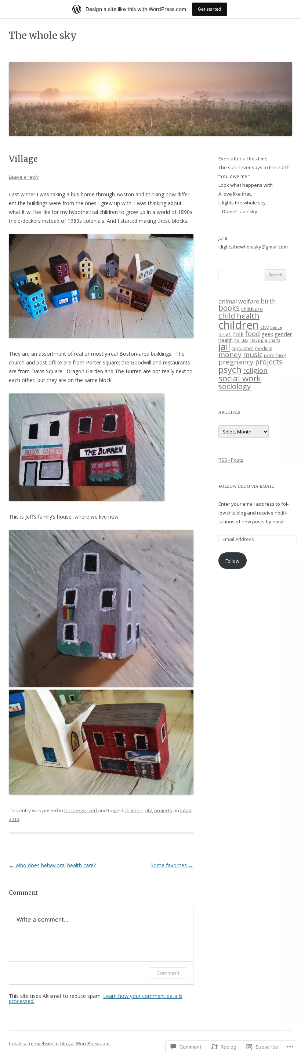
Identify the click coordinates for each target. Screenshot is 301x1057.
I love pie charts (265, 340)
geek (267, 334)
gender (283, 334)
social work (239, 378)
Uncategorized (80, 810)
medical (263, 348)
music (252, 354)
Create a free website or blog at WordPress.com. (59, 1043)
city (148, 810)
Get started (209, 9)
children (133, 810)
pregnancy (236, 362)
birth (268, 301)
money (230, 354)
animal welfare (238, 301)
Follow (232, 560)
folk (238, 334)
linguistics (243, 348)
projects (163, 810)
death (225, 334)
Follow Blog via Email (246, 486)
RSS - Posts (230, 460)
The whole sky (43, 35)
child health (239, 315)
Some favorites (171, 865)
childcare (252, 308)
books (229, 308)
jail (224, 347)
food (252, 333)
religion (255, 370)
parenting (275, 355)
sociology (234, 386)
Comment (167, 973)
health (225, 340)
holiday (241, 340)
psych (230, 369)
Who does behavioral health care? (52, 865)
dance (276, 327)
